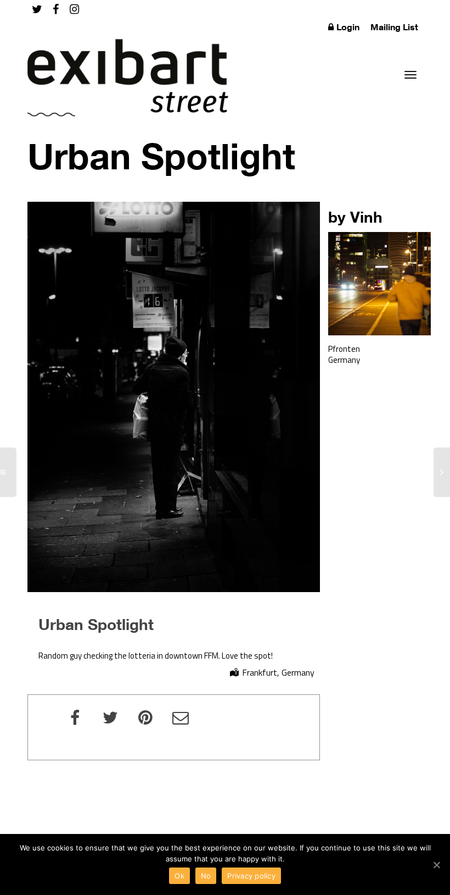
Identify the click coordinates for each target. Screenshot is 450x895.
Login (347, 26)
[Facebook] (56, 9)
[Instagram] (74, 9)
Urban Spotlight (96, 624)
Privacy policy (251, 875)
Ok (179, 875)
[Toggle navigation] (410, 74)
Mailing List (394, 26)
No (206, 875)
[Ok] (436, 864)
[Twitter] (37, 9)
